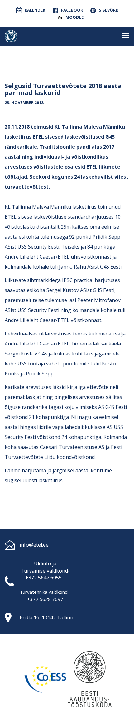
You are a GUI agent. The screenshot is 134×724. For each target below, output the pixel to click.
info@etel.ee (34, 544)
